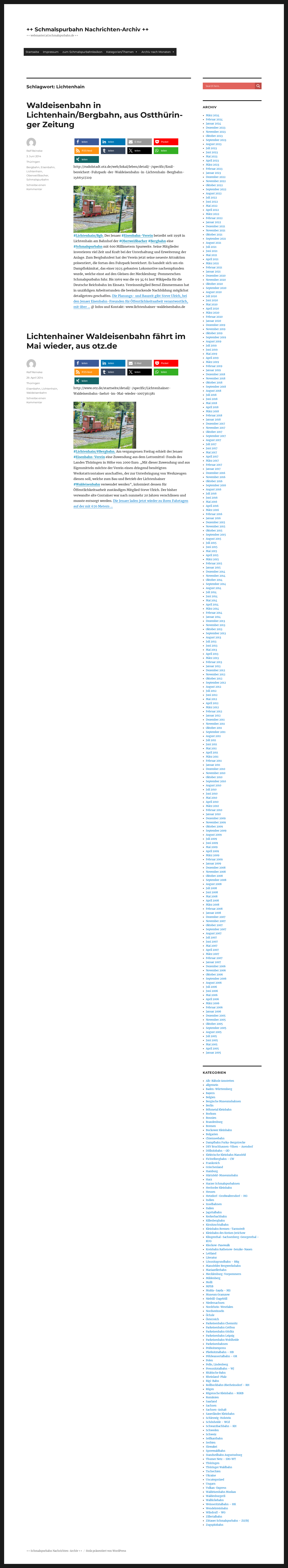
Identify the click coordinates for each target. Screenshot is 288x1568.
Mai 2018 (211, 403)
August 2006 (214, 982)
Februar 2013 (214, 662)
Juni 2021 (211, 251)
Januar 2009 (213, 863)
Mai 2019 (211, 353)
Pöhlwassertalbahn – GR (221, 1356)
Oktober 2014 (214, 580)
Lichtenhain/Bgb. (90, 235)
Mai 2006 (212, 995)
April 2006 (212, 999)
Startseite (32, 52)
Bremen (211, 1126)
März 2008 (212, 904)
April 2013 (212, 654)
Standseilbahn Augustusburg (224, 1455)
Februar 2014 (214, 612)
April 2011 (212, 752)
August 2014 (213, 588)
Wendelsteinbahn (217, 1508)
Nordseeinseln (215, 1311)
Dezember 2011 (215, 719)
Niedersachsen (215, 1303)
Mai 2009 (212, 847)
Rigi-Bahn (212, 1381)
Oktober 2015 (214, 530)
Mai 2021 (211, 255)
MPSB (209, 1286)
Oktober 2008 (214, 876)
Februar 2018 (214, 415)
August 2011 (213, 736)
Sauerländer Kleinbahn (220, 1414)
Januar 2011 (213, 765)
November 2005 (216, 1019)
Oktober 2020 (214, 284)
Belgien (210, 1097)
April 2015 (212, 555)
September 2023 (216, 140)
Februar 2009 (214, 859)
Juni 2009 (212, 843)
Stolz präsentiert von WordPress (106, 1551)
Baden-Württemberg (219, 1089)
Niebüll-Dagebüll (216, 1298)
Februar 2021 (214, 267)
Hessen (210, 1192)
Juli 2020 (211, 296)
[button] (86, 141)
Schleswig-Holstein (218, 1418)
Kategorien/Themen (120, 52)
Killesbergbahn (215, 1220)
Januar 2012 (213, 715)
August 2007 (214, 933)
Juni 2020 (212, 300)
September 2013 (216, 633)
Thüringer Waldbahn (219, 1467)
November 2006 (216, 970)
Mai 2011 (211, 748)
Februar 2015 (214, 563)
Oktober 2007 (214, 925)
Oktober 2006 (214, 974)
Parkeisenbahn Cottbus (220, 1327)
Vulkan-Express (216, 1488)
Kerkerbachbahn (216, 1216)
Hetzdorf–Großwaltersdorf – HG (226, 1196)
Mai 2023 (211, 156)
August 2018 (213, 390)
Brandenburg (214, 1122)
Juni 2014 (211, 596)
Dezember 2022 (216, 177)
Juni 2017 (211, 448)
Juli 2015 (211, 543)
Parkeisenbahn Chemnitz (221, 1323)
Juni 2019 (212, 349)
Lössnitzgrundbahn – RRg (222, 1261)
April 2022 (212, 210)
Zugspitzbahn (214, 1524)
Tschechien (213, 1471)
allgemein (212, 1085)
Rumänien (212, 1397)
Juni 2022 (212, 201)
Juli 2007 (211, 937)
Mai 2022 (211, 206)
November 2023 (216, 132)
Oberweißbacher (134, 241)
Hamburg (212, 1171)
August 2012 (213, 686)
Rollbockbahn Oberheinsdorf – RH (227, 1385)
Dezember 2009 (216, 818)
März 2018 (212, 411)
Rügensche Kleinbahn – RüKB (225, 1393)
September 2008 (216, 880)
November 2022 (216, 181)
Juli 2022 (211, 197)
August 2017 (213, 440)
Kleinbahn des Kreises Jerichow (225, 1233)
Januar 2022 (213, 222)
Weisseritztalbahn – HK (221, 1504)
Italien (210, 1208)
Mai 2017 (211, 452)
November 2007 (216, 921)
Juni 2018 (211, 399)
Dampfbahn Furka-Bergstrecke (225, 1142)
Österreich (212, 1319)
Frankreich (213, 1163)
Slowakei (211, 1446)
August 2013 (213, 637)
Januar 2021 (213, 271)
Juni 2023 (212, 152)
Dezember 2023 (215, 127)
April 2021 (212, 259)
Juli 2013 (211, 641)
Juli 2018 (211, 395)
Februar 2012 (214, 711)
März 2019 (212, 362)
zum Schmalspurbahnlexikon (82, 52)
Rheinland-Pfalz (216, 1377)
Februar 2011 (214, 760)
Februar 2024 (214, 119)
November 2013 (215, 625)
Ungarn (211, 1483)
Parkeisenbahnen (217, 1344)
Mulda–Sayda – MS (218, 1290)
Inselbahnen (214, 1204)
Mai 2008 (211, 896)
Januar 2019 (213, 370)
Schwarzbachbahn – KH (221, 1426)
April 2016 (212, 506)
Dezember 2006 (216, 966)
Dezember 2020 (216, 275)
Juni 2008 (212, 892)
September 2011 (216, 732)
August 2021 (213, 242)
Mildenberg (213, 1278)
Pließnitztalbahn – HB (220, 1352)
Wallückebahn (215, 1500)
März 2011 (212, 756)
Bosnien (211, 1118)
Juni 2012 (211, 695)
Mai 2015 (211, 551)
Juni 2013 (211, 645)
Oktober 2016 (214, 481)
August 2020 (214, 292)
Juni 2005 (212, 1040)
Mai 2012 (211, 699)
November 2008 (216, 871)
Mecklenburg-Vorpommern (223, 1274)
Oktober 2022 (214, 185)
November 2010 (215, 773)
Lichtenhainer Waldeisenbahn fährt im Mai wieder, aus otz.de (106, 341)
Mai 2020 (211, 304)
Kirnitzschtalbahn (217, 1224)
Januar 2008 (213, 913)
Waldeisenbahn (88, 484)
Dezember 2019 (215, 325)
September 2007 (216, 929)
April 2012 (212, 703)
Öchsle (210, 1315)
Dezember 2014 (215, 571)
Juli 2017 (211, 444)
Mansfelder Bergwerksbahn (223, 1266)
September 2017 (216, 436)
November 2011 (215, 723)
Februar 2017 (214, 464)
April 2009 (212, 851)
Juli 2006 (211, 987)
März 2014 (212, 608)
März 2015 (212, 559)
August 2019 (213, 341)
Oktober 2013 (214, 629)
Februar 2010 (214, 810)
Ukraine (211, 1475)
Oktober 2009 (214, 826)
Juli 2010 (211, 789)
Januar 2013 (213, 666)
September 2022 (216, 189)
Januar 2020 (213, 321)
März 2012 (212, 707)
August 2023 (213, 144)
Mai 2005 (211, 1044)
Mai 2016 (211, 501)
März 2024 (212, 115)
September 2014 (216, 584)
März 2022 (212, 214)
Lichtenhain (34, 171)
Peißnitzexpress (216, 1348)
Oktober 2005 (214, 1024)
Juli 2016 (211, 493)
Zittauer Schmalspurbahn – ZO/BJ (227, 1520)
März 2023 (212, 164)
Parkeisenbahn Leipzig (220, 1335)
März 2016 (212, 510)
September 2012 (216, 682)
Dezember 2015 (215, 522)
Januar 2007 (213, 962)
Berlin (210, 1105)
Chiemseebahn (215, 1138)
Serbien (211, 1442)
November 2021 (215, 230)
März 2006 (212, 1003)
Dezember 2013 (215, 621)
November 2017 (215, 427)
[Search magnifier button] (258, 86)
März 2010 (212, 806)
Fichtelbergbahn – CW (220, 1159)
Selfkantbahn (214, 1438)
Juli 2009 (211, 839)
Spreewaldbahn (215, 1451)
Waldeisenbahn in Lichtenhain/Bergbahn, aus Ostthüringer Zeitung (104, 114)
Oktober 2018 (214, 382)
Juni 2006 (212, 991)
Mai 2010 (211, 797)
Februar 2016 (214, 514)
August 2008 (214, 884)
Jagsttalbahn (214, 1212)
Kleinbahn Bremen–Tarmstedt (225, 1229)
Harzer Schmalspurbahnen (223, 1183)
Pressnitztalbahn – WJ (220, 1368)
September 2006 (216, 978)
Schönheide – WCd (218, 1422)
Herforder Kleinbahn (219, 1187)
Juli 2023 (211, 148)
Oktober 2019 (214, 333)
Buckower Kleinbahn (219, 1130)
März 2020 (212, 312)
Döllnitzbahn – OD (217, 1150)
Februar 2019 (214, 366)
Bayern (210, 1093)
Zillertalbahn (214, 1516)
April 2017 (212, 456)
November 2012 (215, 674)
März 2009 (212, 855)
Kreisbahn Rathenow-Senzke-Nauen (229, 1249)
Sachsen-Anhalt (216, 1409)
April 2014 (212, 604)
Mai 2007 (211, 945)
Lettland (211, 1253)
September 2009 (216, 830)
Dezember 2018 (215, 374)
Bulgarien (212, 1134)
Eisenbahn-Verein (138, 235)
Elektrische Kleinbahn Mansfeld (226, 1155)
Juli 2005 (211, 1036)
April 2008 (212, 900)
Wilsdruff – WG (216, 1512)
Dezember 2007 (216, 917)
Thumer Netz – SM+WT (221, 1459)
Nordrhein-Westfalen (219, 1307)
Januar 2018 (213, 419)
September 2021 (216, 238)
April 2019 (212, 358)
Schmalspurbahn (89, 246)
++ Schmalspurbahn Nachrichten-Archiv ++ (87, 29)
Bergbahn (158, 241)
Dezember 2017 (215, 423)
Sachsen (211, 1405)
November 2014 (215, 575)
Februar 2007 (214, 958)
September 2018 (216, 386)
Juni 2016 (212, 497)
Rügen (210, 1389)
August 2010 (213, 785)
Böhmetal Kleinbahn (219, 1109)
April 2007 (212, 950)
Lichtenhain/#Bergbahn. (95, 451)
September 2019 (216, 337)
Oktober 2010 (214, 777)
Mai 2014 (211, 600)
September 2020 (216, 288)
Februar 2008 (214, 908)
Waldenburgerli (215, 1496)
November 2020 (216, 279)
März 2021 (212, 263)
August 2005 (214, 1032)
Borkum (211, 1113)
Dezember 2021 (215, 226)
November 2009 (216, 822)
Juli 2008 (211, 888)
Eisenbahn (48, 167)
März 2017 (212, 460)
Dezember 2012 (215, 670)
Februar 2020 (214, 316)
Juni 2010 (211, 793)
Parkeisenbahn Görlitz (220, 1331)
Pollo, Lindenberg (217, 1364)
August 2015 (213, 538)
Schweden (212, 1430)
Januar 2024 (213, 123)
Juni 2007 (212, 941)
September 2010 (216, 781)
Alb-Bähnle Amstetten (220, 1081)
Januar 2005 (213, 1052)
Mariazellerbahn (216, 1270)
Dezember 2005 (216, 1015)
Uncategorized (215, 1479)
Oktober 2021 (214, 234)
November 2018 (215, 378)
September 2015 (216, 534)
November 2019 (216, 329)
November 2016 (216, 477)
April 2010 (212, 802)
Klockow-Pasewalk (218, 1245)
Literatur (211, 1257)
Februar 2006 (214, 1007)
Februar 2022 (214, 218)
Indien (210, 1200)
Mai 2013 (211, 649)
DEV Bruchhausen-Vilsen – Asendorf (229, 1146)
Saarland (211, 1401)
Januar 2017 (213, 469)
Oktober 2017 (214, 432)
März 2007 (212, 954)
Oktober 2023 (214, 136)
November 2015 (215, 526)
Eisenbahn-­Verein (90, 457)
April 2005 (212, 1048)
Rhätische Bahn (216, 1372)
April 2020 (212, 308)
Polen (209, 1360)
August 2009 (214, 834)
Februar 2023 (214, 169)
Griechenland (214, 1167)
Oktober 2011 (214, 728)
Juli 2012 (211, 691)
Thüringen (33, 161)
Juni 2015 (211, 547)
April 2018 (212, 407)
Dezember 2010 (215, 769)
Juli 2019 (211, 345)
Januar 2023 (213, 173)
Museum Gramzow (218, 1294)
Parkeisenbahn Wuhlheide (222, 1340)
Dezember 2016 (215, 473)
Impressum (51, 52)
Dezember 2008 (216, 867)
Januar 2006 (213, 1011)
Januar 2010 (213, 814)
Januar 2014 (213, 617)
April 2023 (212, 160)
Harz (209, 1179)
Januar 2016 (213, 518)
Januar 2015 (213, 567)
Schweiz (211, 1434)
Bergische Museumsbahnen (223, 1101)
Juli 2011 (211, 740)
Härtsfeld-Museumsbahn (222, 1175)
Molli (209, 1282)
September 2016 (216, 485)
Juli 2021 (211, 247)
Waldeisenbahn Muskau (221, 1492)
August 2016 (213, 489)
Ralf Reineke (34, 150)
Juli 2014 (211, 592)
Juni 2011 (211, 744)
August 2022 (214, 193)
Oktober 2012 (214, 678)
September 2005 (216, 1028)
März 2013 (212, 658)
